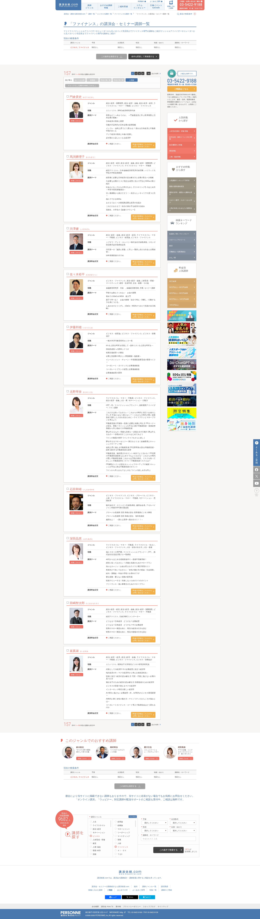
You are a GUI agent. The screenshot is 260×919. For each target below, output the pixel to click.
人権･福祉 (97, 847)
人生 (94, 822)
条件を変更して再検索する (142, 56)
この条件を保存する (109, 56)
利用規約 (141, 1)
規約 (135, 886)
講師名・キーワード (151, 835)
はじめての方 (122, 890)
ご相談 (109, 890)
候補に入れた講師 (95, 890)
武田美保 (182, 747)
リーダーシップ (124, 832)
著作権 (118, 906)
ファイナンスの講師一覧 (123, 14)
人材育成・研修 (99, 840)
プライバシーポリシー (132, 906)
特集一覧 (153, 890)
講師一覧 (91, 14)
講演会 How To (107, 906)
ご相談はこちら (181, 88)
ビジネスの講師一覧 (104, 14)
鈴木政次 (80, 747)
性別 (144, 827)
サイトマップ (163, 906)
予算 (144, 819)
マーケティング (124, 836)
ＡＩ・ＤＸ (122, 850)
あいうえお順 (79, 80)
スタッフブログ (149, 906)
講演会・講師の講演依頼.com (74, 14)
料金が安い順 (118, 80)
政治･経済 (97, 829)
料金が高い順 (105, 80)
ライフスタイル (99, 825)
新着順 (92, 80)
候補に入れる (75, 121)
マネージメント (124, 829)
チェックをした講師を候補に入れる (81, 86)
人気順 (131, 80)
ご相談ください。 (115, 143)
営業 (119, 840)
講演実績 (164, 886)
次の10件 (155, 73)
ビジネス (96, 836)
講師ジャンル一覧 (149, 886)
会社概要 (95, 906)
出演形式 (174, 819)
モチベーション (99, 832)
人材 (119, 843)
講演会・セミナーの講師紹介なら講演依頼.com (110, 886)
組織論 (120, 825)
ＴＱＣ (120, 854)
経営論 (120, 822)
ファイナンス (123, 847)
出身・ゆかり (176, 827)
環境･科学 (97, 850)
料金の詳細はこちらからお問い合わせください (142, 145)
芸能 (94, 854)
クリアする (133, 816)
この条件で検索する (168, 850)
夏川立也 (148, 747)
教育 (94, 843)
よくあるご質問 (155, 1)
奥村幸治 (114, 747)
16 (149, 73)
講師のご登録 (166, 890)
